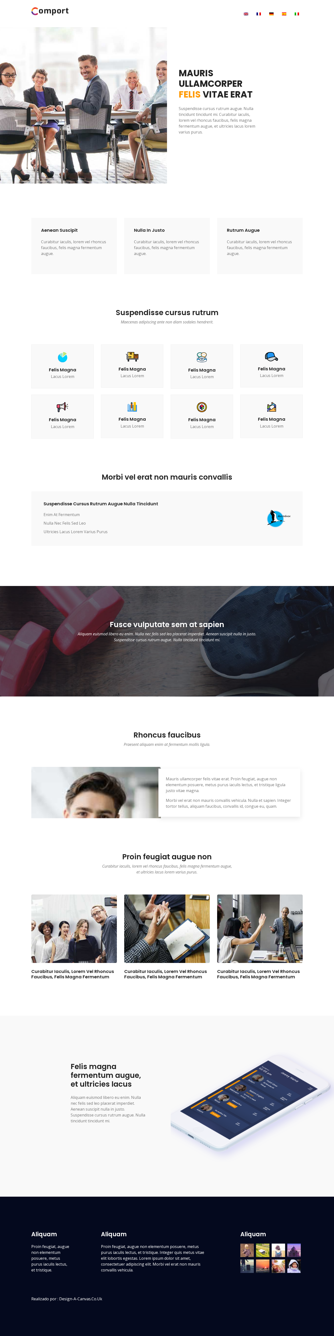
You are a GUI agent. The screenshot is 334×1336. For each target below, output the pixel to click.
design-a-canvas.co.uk (80, 1299)
